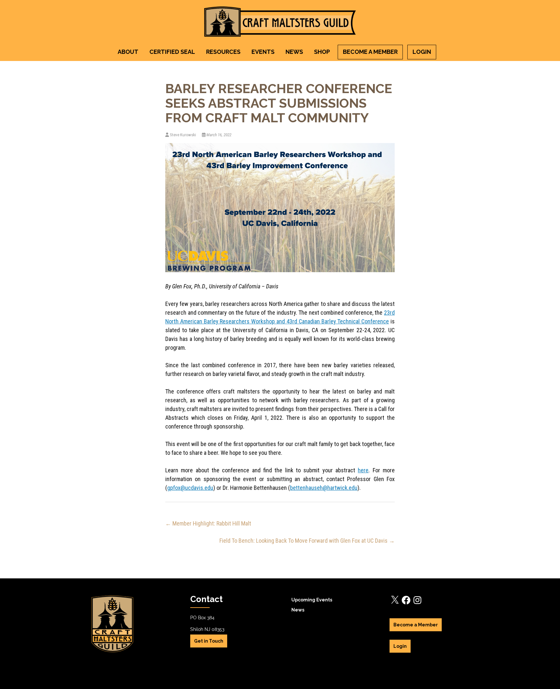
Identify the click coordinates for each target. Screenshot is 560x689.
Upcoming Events (311, 599)
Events (262, 51)
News (294, 51)
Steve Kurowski (183, 134)
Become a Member (370, 51)
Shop (322, 51)
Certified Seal (172, 51)
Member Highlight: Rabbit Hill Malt (208, 523)
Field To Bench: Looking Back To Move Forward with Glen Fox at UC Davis (307, 540)
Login (422, 51)
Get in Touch (208, 641)
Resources (223, 51)
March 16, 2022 (218, 134)
